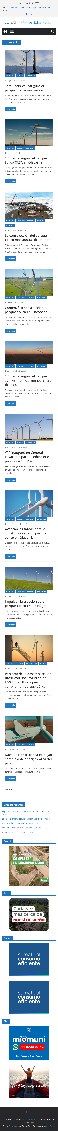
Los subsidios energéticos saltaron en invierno (23, 823)
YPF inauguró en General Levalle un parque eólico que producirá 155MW (27, 456)
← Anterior (7, 789)
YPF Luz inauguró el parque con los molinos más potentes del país (28, 380)
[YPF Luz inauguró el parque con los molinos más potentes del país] (29, 352)
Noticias (20, 76)
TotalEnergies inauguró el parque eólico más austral (25, 88)
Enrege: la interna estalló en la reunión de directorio (26, 819)
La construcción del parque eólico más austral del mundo (28, 237)
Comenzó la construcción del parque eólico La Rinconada (27, 309)
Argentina (9, 76)
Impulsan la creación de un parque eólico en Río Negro (26, 603)
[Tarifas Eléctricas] (5, 31)
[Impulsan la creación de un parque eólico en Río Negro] (29, 578)
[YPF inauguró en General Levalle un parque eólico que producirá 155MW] (29, 427)
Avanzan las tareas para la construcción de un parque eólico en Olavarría (25, 533)
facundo (23, 80)
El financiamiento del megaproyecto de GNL (31, 7)
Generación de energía (25, 148)
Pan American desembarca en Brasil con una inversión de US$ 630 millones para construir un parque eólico (28, 680)
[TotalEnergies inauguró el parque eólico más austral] (29, 62)
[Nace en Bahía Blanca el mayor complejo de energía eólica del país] (29, 729)
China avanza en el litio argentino (17, 832)
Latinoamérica (31, 664)
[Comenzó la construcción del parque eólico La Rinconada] (29, 282)
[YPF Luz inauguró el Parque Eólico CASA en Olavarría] (29, 132)
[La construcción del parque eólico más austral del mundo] (29, 205)
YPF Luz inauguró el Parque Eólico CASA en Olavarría (26, 160)
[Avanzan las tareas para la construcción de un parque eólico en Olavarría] (29, 503)
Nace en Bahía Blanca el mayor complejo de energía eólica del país (28, 758)
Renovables (31, 76)
